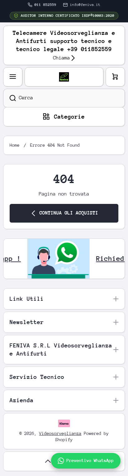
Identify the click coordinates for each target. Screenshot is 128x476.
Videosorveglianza (60, 433)
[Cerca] (9, 98)
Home (15, 145)
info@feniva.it (85, 4)
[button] (115, 77)
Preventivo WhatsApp (90, 460)
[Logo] (64, 77)
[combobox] (64, 98)
